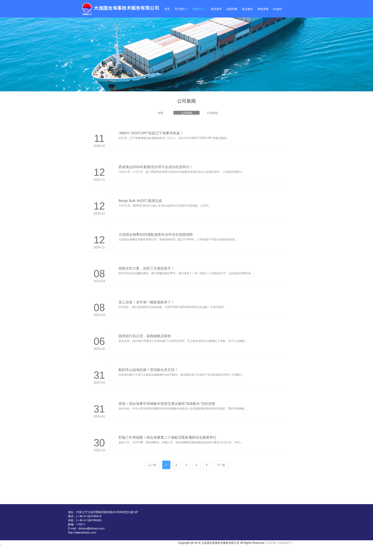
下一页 (221, 465)
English (277, 9)
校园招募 (232, 9)
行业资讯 (212, 113)
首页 (167, 9)
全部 (160, 113)
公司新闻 (186, 113)
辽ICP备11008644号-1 (279, 543)
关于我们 (179, 9)
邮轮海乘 (263, 9)
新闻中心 (198, 9)
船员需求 (216, 9)
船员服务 (247, 9)
